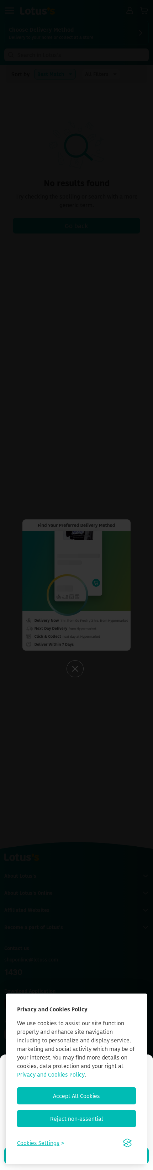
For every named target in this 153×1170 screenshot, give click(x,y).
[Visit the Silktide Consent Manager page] (127, 1142)
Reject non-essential (76, 1118)
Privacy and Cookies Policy (51, 1074)
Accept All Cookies (76, 1095)
